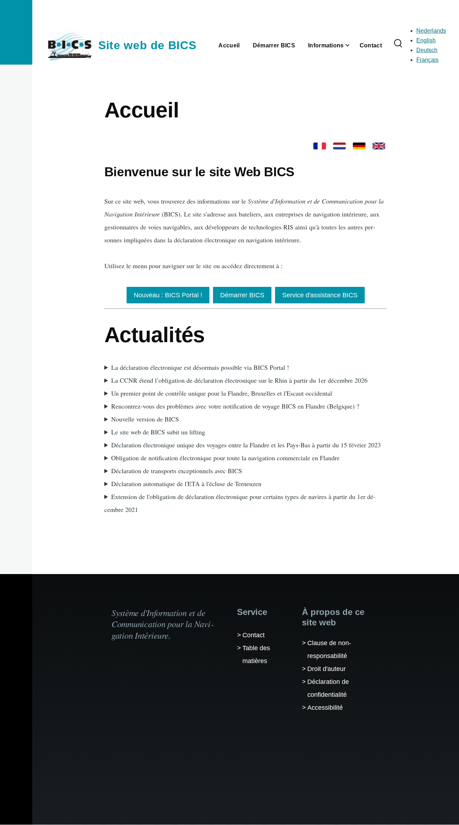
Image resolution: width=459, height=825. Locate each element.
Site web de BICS (147, 45)
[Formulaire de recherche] (398, 43)
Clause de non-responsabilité (329, 649)
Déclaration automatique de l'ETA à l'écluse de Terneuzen (186, 483)
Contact (253, 635)
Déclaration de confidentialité (328, 688)
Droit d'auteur (326, 668)
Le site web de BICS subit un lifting (158, 432)
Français (427, 60)
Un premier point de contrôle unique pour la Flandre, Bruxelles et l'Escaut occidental (221, 393)
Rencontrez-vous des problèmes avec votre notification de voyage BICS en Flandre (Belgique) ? (235, 406)
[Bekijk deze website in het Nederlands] (339, 146)
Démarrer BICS (242, 295)
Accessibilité (325, 707)
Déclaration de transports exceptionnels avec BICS (176, 470)
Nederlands (431, 31)
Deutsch (426, 50)
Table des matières (256, 654)
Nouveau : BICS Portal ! (168, 295)
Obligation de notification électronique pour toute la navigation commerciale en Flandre (225, 457)
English (426, 40)
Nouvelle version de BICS (145, 419)
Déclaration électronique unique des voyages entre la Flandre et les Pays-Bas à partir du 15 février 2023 (246, 445)
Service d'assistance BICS (320, 295)
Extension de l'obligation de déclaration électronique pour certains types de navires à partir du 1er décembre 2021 (239, 503)
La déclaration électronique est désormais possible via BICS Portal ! (200, 367)
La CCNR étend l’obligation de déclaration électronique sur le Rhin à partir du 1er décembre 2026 (239, 380)
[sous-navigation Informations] (352, 45)
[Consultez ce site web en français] (320, 146)
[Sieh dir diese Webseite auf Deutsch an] (359, 146)
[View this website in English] (379, 146)
